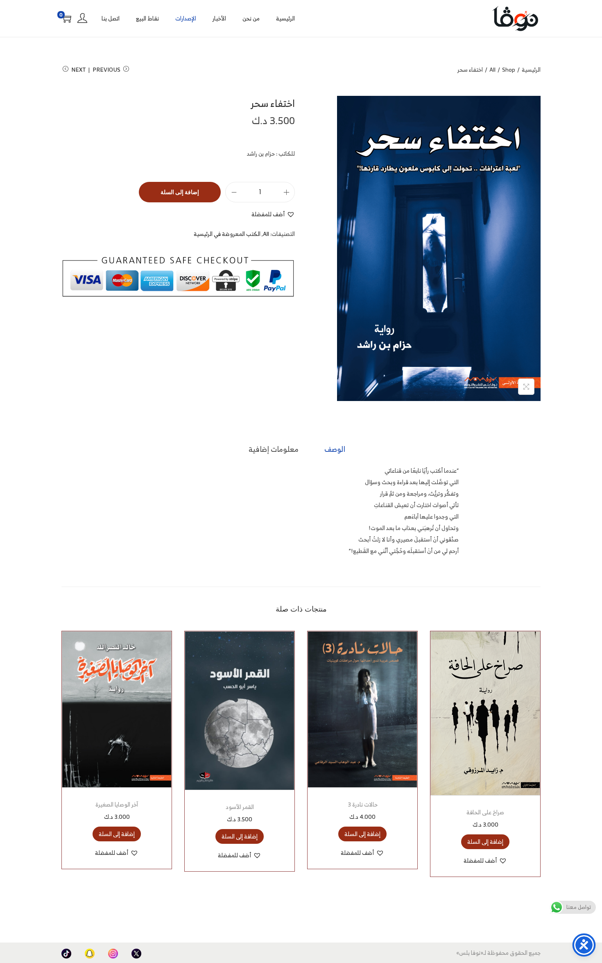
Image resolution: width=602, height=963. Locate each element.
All (492, 69)
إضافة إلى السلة (180, 192)
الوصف (334, 449)
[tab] (334, 449)
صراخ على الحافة (485, 812)
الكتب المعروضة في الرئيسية (227, 234)
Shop (508, 69)
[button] (273, 214)
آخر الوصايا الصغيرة (116, 804)
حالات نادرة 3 (363, 804)
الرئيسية (531, 69)
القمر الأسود (240, 807)
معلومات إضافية (274, 449)
